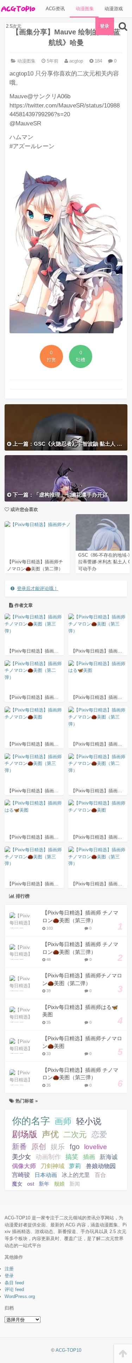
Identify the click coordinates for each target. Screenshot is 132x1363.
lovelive (95, 1147)
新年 (44, 1184)
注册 (9, 1268)
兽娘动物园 (101, 1166)
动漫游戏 (113, 8)
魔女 (17, 1184)
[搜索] (123, 26)
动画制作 (48, 1156)
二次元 (75, 1134)
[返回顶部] (123, 1353)
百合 (100, 1175)
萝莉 (75, 1166)
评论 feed (14, 1289)
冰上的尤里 (76, 1175)
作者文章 (23, 605)
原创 (38, 1146)
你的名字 (31, 1121)
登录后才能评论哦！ (37, 588)
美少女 (21, 1156)
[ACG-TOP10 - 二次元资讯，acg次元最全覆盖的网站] (17, 9)
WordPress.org (20, 1296)
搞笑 (71, 1156)
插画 (89, 1156)
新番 (19, 1146)
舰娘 (59, 1184)
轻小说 (88, 1121)
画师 (63, 1121)
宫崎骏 (21, 1175)
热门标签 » (26, 1100)
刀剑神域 (52, 1166)
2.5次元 (13, 26)
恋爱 (99, 1134)
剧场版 (24, 1134)
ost (30, 1184)
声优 (50, 1134)
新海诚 (109, 1156)
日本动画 (45, 1175)
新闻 (74, 1184)
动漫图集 (84, 8)
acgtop (75, 61)
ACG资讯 (54, 8)
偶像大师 (24, 1165)
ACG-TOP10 (68, 1350)
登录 (104, 26)
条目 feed (14, 1282)
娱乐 (58, 1147)
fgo (75, 1147)
